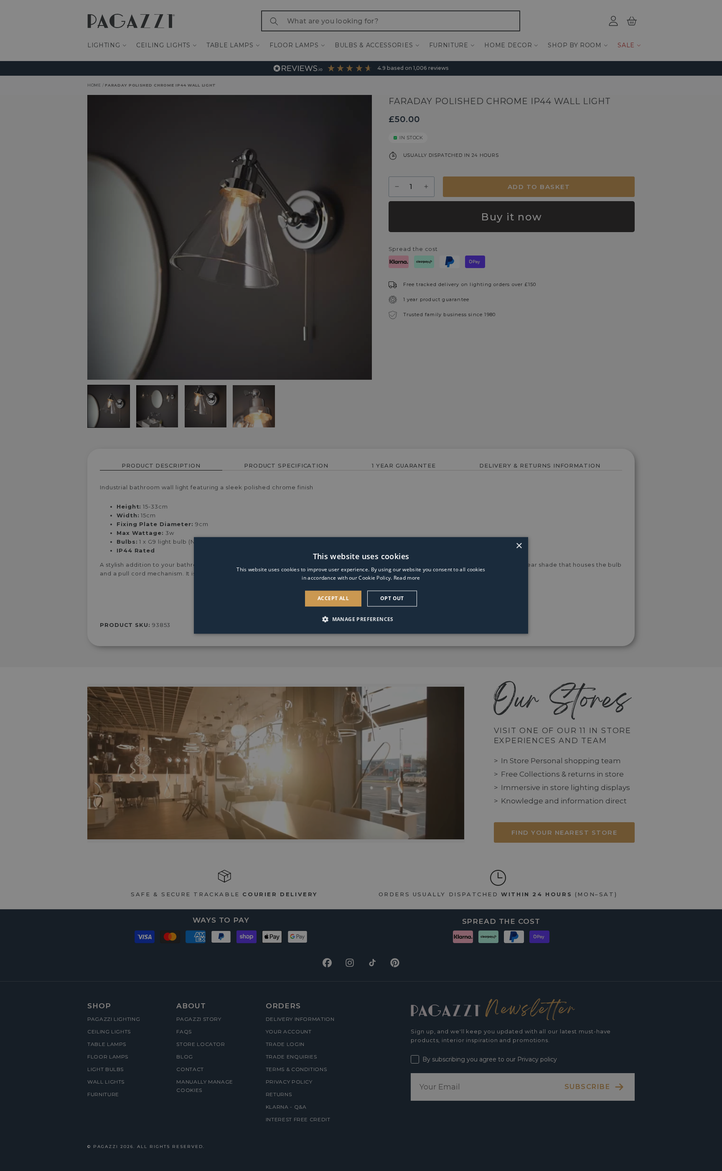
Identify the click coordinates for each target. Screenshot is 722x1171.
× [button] (519, 546)
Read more (407, 578)
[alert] (361, 585)
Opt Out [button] (392, 598)
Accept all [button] (333, 598)
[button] (361, 619)
